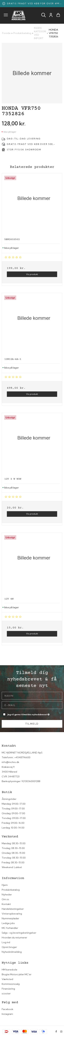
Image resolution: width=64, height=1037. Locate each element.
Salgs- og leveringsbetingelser (19, 932)
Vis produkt (32, 274)
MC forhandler (10, 928)
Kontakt (6, 904)
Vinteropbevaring (12, 913)
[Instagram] (61, 1031)
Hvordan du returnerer (14, 937)
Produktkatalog (11, 889)
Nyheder (7, 894)
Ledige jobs (8, 923)
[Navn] (32, 695)
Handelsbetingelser (13, 908)
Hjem (5, 885)
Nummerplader (10, 918)
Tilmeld (32, 723)
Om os (5, 899)
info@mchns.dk (10, 762)
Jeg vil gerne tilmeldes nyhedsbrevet (28, 714)
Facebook (7, 1009)
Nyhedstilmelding (12, 951)
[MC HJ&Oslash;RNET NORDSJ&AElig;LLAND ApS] (18, 15)
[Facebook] (56, 1031)
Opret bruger (9, 947)
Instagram (7, 1014)
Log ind (6, 942)
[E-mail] (32, 704)
